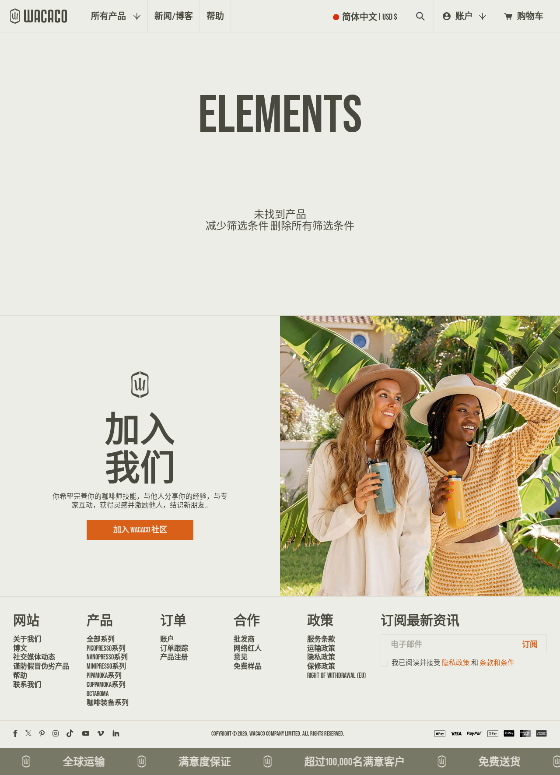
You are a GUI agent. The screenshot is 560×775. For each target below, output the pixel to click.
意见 (241, 657)
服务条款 (321, 639)
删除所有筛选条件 (312, 226)
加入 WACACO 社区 (140, 529)
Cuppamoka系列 (106, 684)
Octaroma (97, 694)
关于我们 (27, 639)
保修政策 (321, 666)
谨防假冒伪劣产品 (41, 666)
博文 (20, 648)
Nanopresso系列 (107, 657)
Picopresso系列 (106, 648)
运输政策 (321, 648)
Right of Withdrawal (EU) (336, 675)
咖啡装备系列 (108, 702)
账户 (167, 639)
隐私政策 (321, 657)
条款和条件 (497, 662)
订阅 (530, 644)
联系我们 (27, 684)
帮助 (20, 675)
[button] (367, 16)
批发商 (244, 639)
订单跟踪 (174, 648)
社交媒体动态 (34, 657)
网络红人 (248, 648)
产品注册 (174, 657)
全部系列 (101, 639)
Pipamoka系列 (104, 675)
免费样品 (248, 666)
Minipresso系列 (106, 666)
